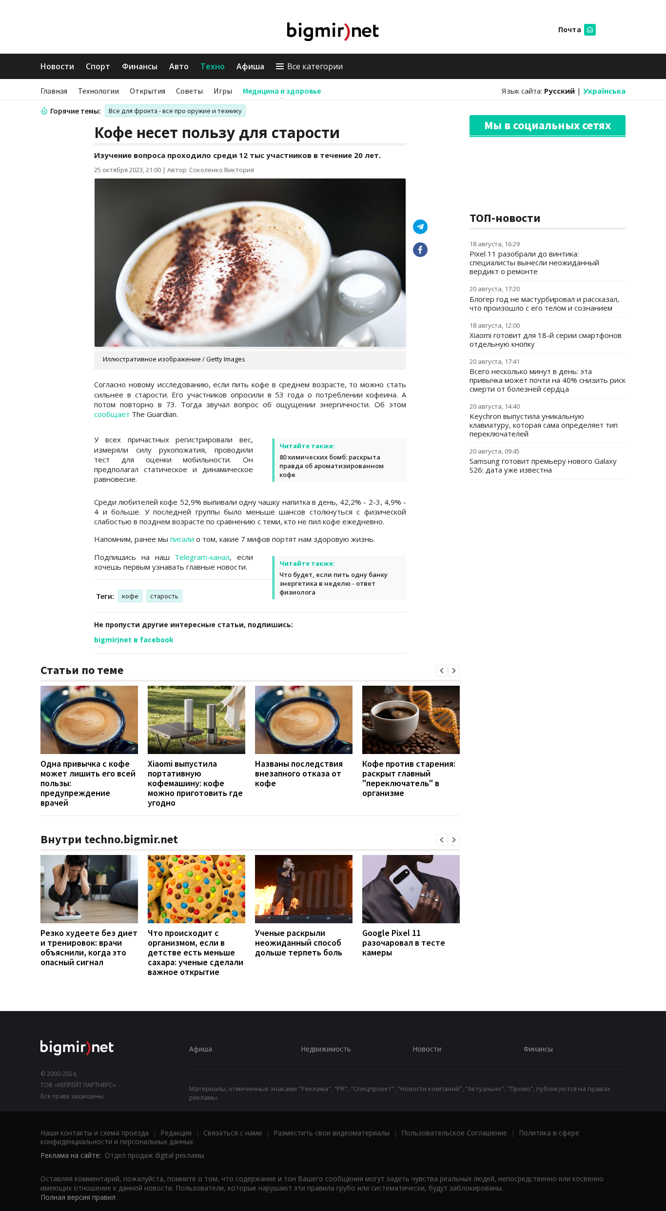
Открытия (147, 91)
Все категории (315, 66)
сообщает (112, 414)
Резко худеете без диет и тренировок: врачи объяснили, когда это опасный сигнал (88, 947)
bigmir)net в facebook (134, 639)
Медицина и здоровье (282, 91)
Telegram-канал (202, 557)
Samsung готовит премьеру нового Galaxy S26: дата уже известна (543, 465)
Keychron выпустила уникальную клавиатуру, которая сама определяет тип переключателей (544, 424)
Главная (53, 91)
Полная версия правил (78, 1197)
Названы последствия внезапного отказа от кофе (299, 773)
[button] (442, 670)
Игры (223, 91)
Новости (57, 66)
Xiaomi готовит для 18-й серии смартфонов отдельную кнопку (546, 339)
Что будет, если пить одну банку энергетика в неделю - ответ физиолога (333, 583)
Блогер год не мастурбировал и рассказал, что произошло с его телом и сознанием (544, 303)
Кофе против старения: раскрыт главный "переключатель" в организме (408, 778)
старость (164, 596)
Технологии (98, 91)
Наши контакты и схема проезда (94, 1132)
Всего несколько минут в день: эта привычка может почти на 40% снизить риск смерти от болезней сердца (548, 380)
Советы (189, 91)
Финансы (139, 66)
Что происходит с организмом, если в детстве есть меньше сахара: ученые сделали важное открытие (195, 952)
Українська (604, 91)
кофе (130, 596)
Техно (212, 66)
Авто (179, 66)
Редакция (176, 1132)
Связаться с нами (232, 1132)
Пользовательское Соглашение (454, 1132)
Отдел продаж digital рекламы (154, 1155)
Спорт (98, 66)
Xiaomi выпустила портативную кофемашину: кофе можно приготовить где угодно (195, 783)
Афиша (250, 66)
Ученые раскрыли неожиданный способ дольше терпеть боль (298, 942)
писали (182, 539)
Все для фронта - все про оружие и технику (175, 110)
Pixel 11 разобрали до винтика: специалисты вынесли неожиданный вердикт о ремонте (534, 262)
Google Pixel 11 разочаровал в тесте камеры (403, 942)
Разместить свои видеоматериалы (332, 1132)
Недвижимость (326, 1048)
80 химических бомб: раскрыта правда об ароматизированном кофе (331, 466)
